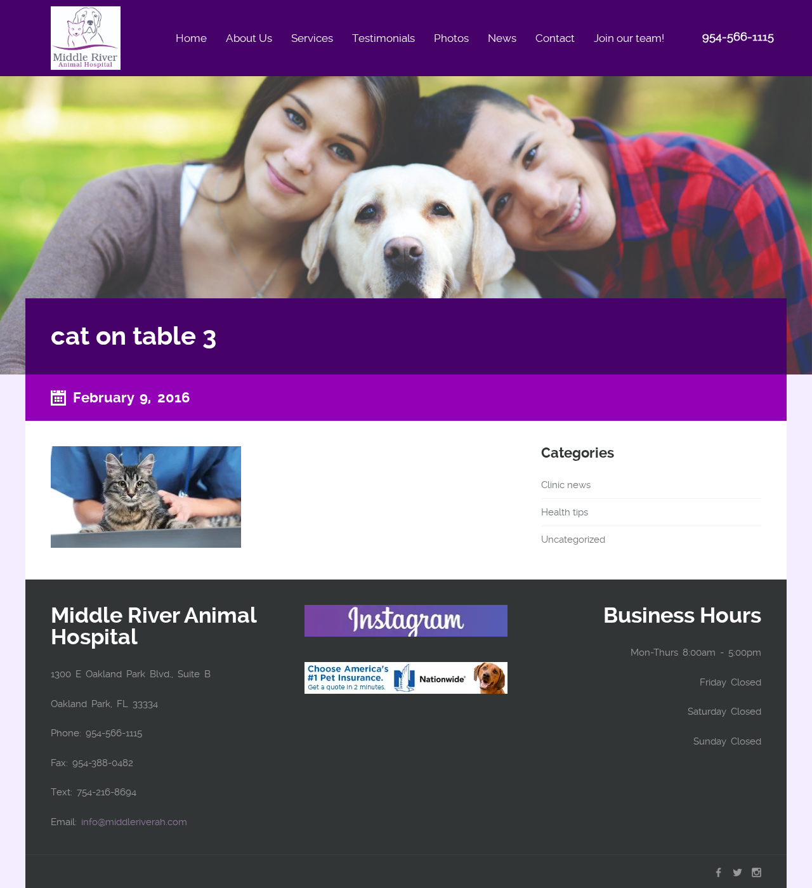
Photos (451, 38)
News (502, 38)
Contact (555, 38)
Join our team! (629, 38)
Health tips (564, 512)
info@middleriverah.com (134, 822)
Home (191, 38)
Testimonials (383, 38)
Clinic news (566, 485)
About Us (249, 38)
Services (312, 38)
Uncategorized (573, 539)
